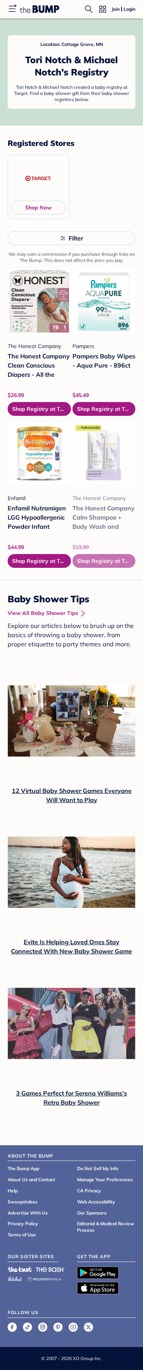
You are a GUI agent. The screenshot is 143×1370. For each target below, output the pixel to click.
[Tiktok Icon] (27, 1327)
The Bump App (23, 1168)
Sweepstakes (22, 1202)
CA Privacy (89, 1190)
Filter (76, 238)
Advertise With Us (28, 1213)
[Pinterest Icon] (58, 1327)
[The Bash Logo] (51, 1269)
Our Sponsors (91, 1213)
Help (13, 1190)
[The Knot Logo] (20, 1269)
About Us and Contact (31, 1179)
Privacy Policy (23, 1223)
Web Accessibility (96, 1202)
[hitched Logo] (15, 1278)
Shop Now (38, 207)
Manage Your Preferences (105, 1179)
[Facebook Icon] (12, 1327)
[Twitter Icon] (88, 1327)
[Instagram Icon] (42, 1327)
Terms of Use (22, 1235)
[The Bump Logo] (39, 9)
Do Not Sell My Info (97, 1168)
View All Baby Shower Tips (43, 613)
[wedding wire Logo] (44, 1278)
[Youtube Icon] (73, 1327)
